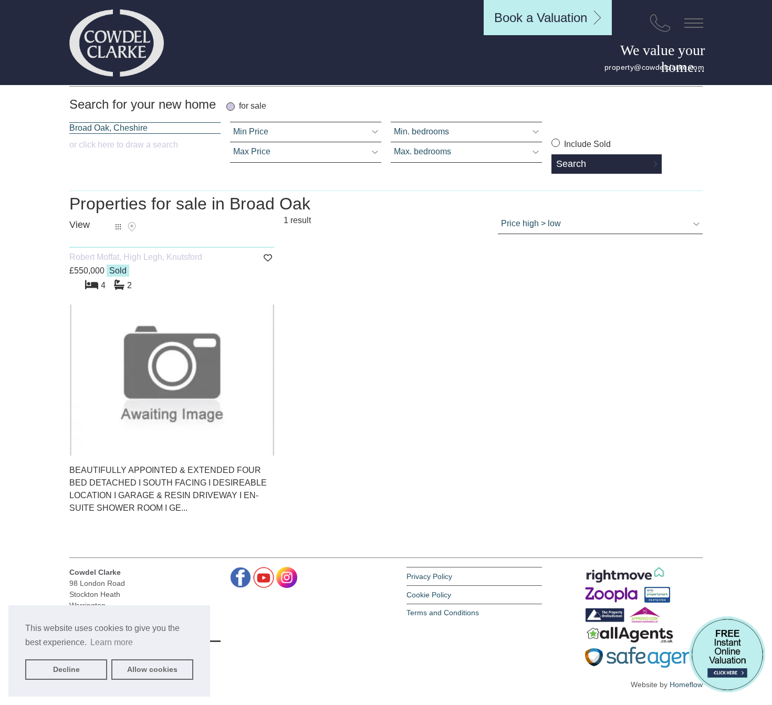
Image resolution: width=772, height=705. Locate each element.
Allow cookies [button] (152, 669)
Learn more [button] (111, 642)
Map (132, 227)
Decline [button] (66, 669)
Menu (693, 23)
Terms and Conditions (442, 612)
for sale (252, 105)
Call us (660, 23)
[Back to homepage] (116, 43)
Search (571, 164)
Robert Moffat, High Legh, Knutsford (135, 256)
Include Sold (586, 144)
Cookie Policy (428, 595)
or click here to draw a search (123, 144)
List (118, 227)
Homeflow (686, 684)
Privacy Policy (429, 576)
